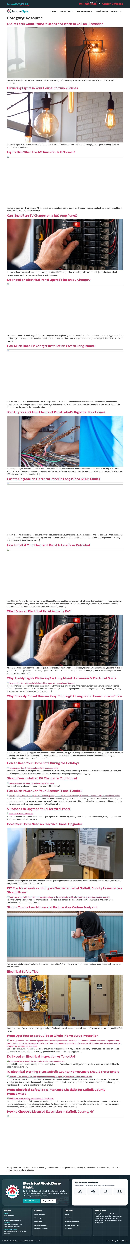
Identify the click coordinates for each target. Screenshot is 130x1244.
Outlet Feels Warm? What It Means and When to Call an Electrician (55, 23)
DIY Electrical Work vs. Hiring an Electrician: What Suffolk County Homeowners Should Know (64, 890)
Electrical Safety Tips (22, 971)
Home (20, 11)
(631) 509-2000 (88, 4)
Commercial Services (72, 1225)
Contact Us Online (112, 3)
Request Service (48, 1201)
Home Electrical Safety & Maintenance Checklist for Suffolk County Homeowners (56, 1091)
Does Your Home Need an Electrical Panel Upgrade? (44, 824)
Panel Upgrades (39, 1214)
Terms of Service (122, 1241)
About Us (68, 1218)
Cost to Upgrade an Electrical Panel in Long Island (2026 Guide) (53, 478)
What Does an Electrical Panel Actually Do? (39, 611)
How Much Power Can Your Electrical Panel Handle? (44, 790)
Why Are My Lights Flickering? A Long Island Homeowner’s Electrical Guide (61, 678)
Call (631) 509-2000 (31, 1201)
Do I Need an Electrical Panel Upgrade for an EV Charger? (49, 279)
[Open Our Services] (73, 11)
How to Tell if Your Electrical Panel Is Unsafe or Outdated (48, 545)
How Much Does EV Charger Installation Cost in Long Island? (51, 345)
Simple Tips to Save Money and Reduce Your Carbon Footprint (52, 907)
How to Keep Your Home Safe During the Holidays (43, 763)
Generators (38, 1221)
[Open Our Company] (92, 11)
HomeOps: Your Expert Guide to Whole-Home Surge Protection (52, 1035)
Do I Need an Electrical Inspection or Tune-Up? (41, 1056)
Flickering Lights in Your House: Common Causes (42, 88)
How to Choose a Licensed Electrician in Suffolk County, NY (50, 1111)
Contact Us (68, 1229)
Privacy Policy (111, 1241)
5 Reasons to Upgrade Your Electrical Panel (38, 808)
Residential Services (72, 1221)
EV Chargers (38, 1218)
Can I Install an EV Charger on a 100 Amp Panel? (42, 215)
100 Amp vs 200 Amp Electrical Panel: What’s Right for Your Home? (56, 412)
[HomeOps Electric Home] (13, 1192)
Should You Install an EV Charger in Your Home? (42, 778)
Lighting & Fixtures (41, 1229)
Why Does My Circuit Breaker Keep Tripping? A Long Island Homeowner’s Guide (64, 696)
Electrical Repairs (40, 1225)
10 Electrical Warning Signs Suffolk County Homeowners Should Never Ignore (63, 1071)
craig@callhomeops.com (12, 1220)
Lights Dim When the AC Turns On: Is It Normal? (41, 152)
